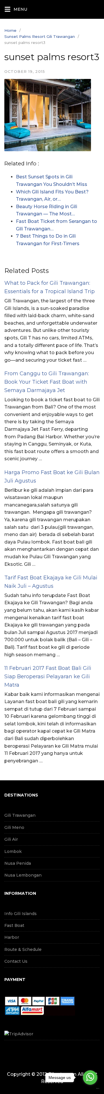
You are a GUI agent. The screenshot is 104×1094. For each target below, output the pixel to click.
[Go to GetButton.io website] (90, 1088)
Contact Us (15, 961)
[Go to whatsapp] (90, 1077)
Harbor (11, 937)
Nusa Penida (17, 863)
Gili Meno (14, 827)
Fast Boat (14, 925)
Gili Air (11, 839)
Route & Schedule (23, 949)
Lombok (13, 851)
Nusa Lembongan (23, 875)
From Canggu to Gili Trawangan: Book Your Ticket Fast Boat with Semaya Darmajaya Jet (46, 381)
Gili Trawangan (20, 815)
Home (10, 30)
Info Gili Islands (20, 913)
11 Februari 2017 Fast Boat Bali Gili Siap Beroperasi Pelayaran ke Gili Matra (47, 676)
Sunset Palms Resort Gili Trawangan (39, 36)
